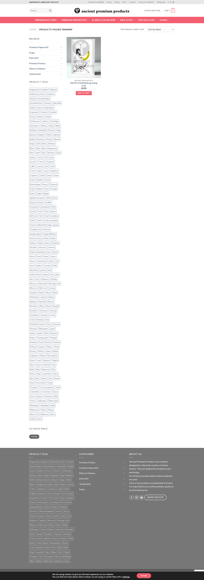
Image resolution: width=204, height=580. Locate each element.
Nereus (51, 301)
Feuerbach (34, 207)
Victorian (48, 396)
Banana (33, 135)
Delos (32, 180)
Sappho (55, 360)
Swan (32, 383)
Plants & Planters (103, 20)
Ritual (43, 356)
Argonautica (49, 108)
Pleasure (54, 333)
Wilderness (34, 410)
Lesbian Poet (35, 274)
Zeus (39, 419)
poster (41, 347)
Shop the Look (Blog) (96, 2)
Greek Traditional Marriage (40, 225)
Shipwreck (46, 369)
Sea (54, 365)
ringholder (34, 356)
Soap (38, 374)
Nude (48, 306)
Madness (45, 279)
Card (39, 157)
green (56, 225)
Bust (59, 153)
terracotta (40, 383)
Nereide (42, 301)
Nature (51, 297)
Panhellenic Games (37, 324)
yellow (32, 419)
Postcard (33, 347)
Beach (49, 139)
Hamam (47, 229)
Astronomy (34, 126)
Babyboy (33, 130)
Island (51, 261)
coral (39, 166)
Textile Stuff (146, 20)
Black (32, 148)
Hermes (51, 247)
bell (38, 144)
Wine (43, 410)
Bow (31, 153)
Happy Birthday (50, 234)
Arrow (32, 117)
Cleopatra (50, 162)
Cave (51, 157)
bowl (38, 153)
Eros (55, 198)
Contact (132, 2)
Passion (57, 324)
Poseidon (56, 342)
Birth (44, 144)
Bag (58, 130)
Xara (53, 414)
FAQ (124, 2)
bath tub (56, 135)
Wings (50, 410)
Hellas (40, 243)
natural (43, 297)
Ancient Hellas (44, 99)
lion (31, 279)
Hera (47, 243)
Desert (47, 180)
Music (48, 292)
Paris (49, 324)
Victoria (39, 396)
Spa (31, 378)
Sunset (56, 378)
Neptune (33, 301)
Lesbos (45, 274)
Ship (37, 369)
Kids (55, 265)
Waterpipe (34, 405)
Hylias (45, 256)
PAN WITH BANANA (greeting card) (83, 84)
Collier (32, 166)
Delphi (39, 180)
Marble (54, 279)
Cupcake (33, 175)
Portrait (47, 342)
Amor (42, 94)
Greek (38, 220)
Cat (45, 157)
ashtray (45, 121)
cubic (40, 171)
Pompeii (33, 342)
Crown (32, 171)
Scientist (47, 365)
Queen (48, 351)
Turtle (57, 387)
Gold (32, 220)
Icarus (53, 256)
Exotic (40, 202)
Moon (41, 292)
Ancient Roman (36, 103)
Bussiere (51, 153)
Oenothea (34, 315)
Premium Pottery (46, 20)
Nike (42, 306)
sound (55, 374)
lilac (57, 274)
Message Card (54, 283)
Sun (50, 378)
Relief (55, 351)
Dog (31, 189)
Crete (52, 166)
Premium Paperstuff (74, 20)
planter (33, 333)
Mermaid (42, 283)
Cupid (41, 175)
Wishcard (44, 414)
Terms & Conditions (146, 2)
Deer (56, 175)
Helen (53, 238)
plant (53, 329)
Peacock (33, 329)
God (47, 216)
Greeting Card (35, 229)
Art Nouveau (35, 121)
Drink (32, 193)
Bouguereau (52, 148)
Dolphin (39, 189)
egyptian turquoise (37, 198)
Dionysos (53, 184)
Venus (55, 392)
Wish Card (34, 414)
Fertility (48, 202)
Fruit (39, 211)
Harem (32, 238)
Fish (53, 207)
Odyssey (53, 311)
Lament (42, 270)
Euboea (33, 202)
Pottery (50, 347)
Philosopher (43, 329)
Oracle (52, 315)
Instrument (41, 261)
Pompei (53, 338)
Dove (46, 189)
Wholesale (161, 2)
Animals (47, 103)
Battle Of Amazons (37, 139)
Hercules (42, 247)
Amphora (50, 94)
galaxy (53, 211)
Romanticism (53, 356)
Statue (44, 378)
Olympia (43, 315)
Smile (32, 374)
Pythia (40, 351)
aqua (39, 108)
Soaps (163, 20)
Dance (49, 175)
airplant (45, 89)
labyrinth (33, 270)
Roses (32, 360)
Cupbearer (54, 171)
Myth (55, 292)
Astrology (54, 121)
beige (32, 144)
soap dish (46, 374)
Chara (41, 162)
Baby (58, 126)
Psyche (33, 351)
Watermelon (53, 401)
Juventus (47, 265)
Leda (50, 270)
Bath (49, 135)
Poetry (32, 338)
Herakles (55, 243)
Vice (31, 396)
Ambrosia (34, 94)
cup (45, 171)
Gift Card (33, 216)
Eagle (39, 193)
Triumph (33, 387)
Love (37, 279)
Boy (43, 153)
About (117, 2)
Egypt (46, 193)
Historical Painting (37, 252)
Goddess (54, 216)
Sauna (38, 365)
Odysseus (43, 311)
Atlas (51, 126)
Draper (54, 189)
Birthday (51, 144)
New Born (34, 306)
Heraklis (33, 247)
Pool (40, 342)
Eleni (49, 198)
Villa (56, 396)
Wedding (44, 405)
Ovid (32, 320)
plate (40, 333)
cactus (32, 157)
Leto (51, 274)
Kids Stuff (126, 20)
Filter (34, 437)
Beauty (57, 139)
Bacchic (51, 130)
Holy (48, 252)
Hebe (46, 238)
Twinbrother (35, 392)
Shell (32, 369)
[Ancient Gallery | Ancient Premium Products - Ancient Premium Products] (102, 11)
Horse (32, 256)
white (53, 405)
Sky (53, 369)
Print (57, 347)
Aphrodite (57, 103)
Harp (40, 238)
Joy (57, 261)
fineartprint (45, 207)
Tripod (49, 383)
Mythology (34, 297)
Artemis (40, 117)
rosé (39, 360)
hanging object (35, 234)
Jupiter (38, 265)
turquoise (49, 387)
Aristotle (53, 112)
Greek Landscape (51, 220)
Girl (41, 216)
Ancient (33, 99)
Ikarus (32, 261)
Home (109, 2)
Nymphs (33, 311)
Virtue (32, 401)
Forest (32, 211)
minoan (52, 288)
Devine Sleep (35, 184)
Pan (47, 320)
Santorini (46, 360)
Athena (44, 126)
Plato (46, 333)
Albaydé (53, 89)
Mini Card (43, 288)
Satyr (32, 365)
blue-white (41, 148)
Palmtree (40, 320)
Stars (37, 378)
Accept (144, 575)
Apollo (32, 108)
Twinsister (46, 392)
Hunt (39, 256)
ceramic (33, 162)
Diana (45, 184)
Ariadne (44, 112)
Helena (33, 243)
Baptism (41, 135)
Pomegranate (43, 338)
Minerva (33, 288)
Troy (41, 387)
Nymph (56, 306)
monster (33, 292)
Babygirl (42, 130)
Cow (46, 166)
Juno (32, 265)
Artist (48, 117)
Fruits (46, 211)
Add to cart (84, 93)
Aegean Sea (34, 89)
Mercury (33, 283)
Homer (55, 252)
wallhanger (41, 401)
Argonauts (34, 112)
